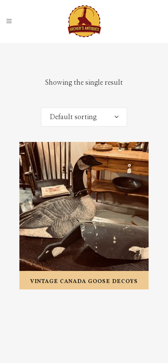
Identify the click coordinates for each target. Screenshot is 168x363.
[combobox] (84, 117)
